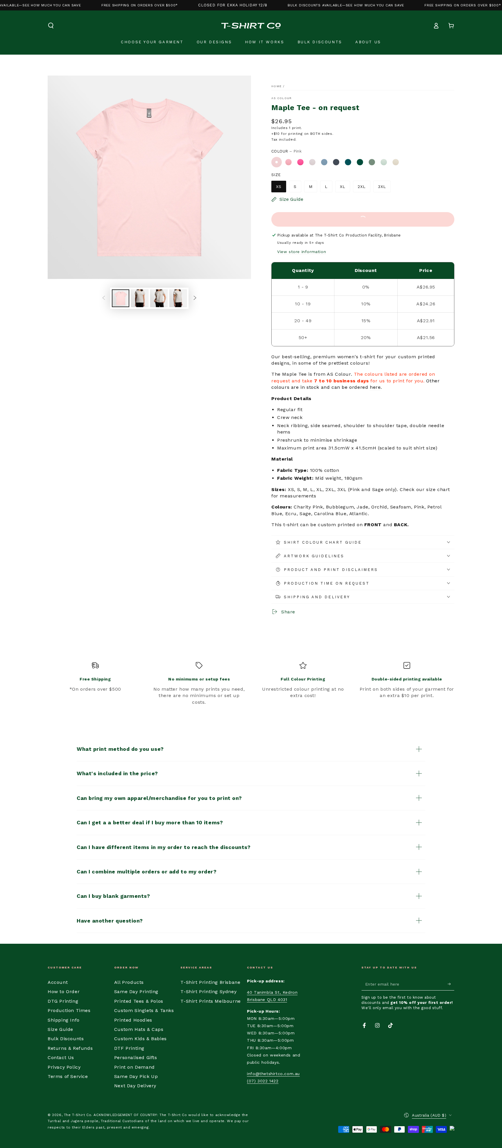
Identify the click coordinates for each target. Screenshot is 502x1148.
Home (276, 86)
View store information (301, 251)
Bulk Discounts (66, 1038)
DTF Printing (129, 1048)
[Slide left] (103, 298)
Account (58, 982)
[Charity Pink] (300, 162)
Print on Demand (134, 1067)
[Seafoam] (384, 162)
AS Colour (281, 98)
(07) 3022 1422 (262, 1081)
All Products (129, 982)
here (375, 387)
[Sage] (372, 162)
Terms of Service (68, 1076)
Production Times (69, 1010)
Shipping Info (64, 1020)
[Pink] (276, 162)
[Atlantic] (348, 162)
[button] (50, 25)
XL (342, 186)
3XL (382, 186)
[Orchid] (312, 162)
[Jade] (360, 162)
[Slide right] (195, 298)
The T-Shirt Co (77, 1115)
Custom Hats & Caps (139, 1029)
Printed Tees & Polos (138, 1001)
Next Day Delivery (135, 1085)
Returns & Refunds (70, 1048)
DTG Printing (63, 1001)
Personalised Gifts (135, 1057)
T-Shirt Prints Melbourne (210, 1001)
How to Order (64, 991)
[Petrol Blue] (336, 162)
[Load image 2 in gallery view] (139, 298)
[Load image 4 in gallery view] (178, 298)
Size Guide (60, 1029)
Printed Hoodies (133, 1020)
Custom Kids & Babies (140, 1038)
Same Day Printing (136, 991)
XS (279, 186)
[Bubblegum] (288, 162)
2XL (362, 186)
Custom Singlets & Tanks (144, 1010)
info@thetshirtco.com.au (273, 1073)
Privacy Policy (64, 1067)
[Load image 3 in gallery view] (159, 298)
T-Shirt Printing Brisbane (210, 982)
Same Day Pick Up (136, 1076)
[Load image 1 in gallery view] (120, 298)
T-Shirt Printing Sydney (208, 991)
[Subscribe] (451, 983)
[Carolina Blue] (324, 162)
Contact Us (61, 1057)
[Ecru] (395, 162)
